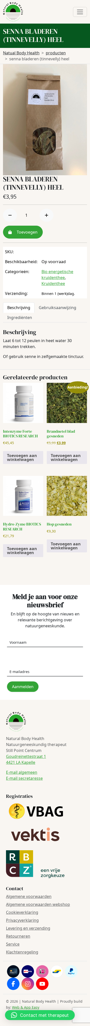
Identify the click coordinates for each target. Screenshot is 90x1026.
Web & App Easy (25, 1007)
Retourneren (18, 936)
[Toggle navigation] (80, 12)
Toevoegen (27, 232)
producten (56, 53)
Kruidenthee (53, 283)
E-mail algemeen (21, 772)
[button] (40, 1015)
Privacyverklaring (22, 920)
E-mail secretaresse (24, 778)
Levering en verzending (28, 928)
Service (13, 944)
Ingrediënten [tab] (19, 317)
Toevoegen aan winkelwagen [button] (22, 457)
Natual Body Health (21, 53)
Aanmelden (23, 686)
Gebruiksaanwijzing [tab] (57, 307)
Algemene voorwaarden (29, 896)
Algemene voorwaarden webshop (38, 904)
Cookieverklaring (22, 912)
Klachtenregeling (22, 952)
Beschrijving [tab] (18, 307)
